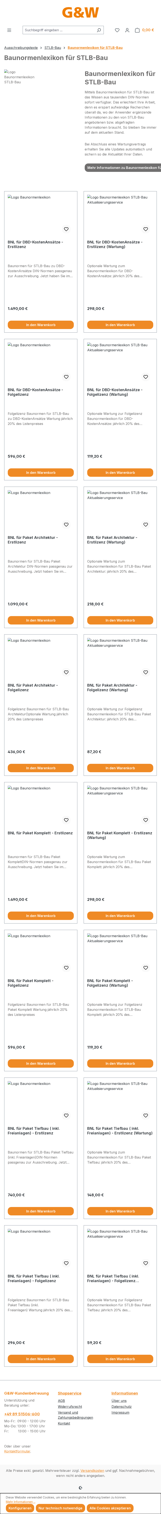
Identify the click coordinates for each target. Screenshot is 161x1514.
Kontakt (64, 1423)
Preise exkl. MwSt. (20, 314)
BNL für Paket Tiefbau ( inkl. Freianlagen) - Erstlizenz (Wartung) (120, 1130)
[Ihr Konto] (127, 30)
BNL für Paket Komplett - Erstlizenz (40, 833)
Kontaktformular (17, 1451)
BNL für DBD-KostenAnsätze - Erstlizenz (35, 244)
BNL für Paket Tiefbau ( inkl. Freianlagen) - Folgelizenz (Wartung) (113, 1278)
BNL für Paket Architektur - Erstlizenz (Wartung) (112, 539)
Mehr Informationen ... (20, 1502)
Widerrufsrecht (70, 1406)
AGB (61, 1401)
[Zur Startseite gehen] (80, 13)
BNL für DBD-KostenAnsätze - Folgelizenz (35, 392)
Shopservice (69, 1393)
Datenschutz (122, 1406)
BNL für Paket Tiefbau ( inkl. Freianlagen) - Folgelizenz (34, 1278)
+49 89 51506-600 (22, 1414)
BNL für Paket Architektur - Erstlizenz (33, 539)
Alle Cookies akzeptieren (110, 1508)
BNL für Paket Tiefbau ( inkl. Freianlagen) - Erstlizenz (34, 1130)
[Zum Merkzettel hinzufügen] (66, 229)
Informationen (125, 1393)
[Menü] (9, 30)
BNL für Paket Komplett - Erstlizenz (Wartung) (119, 835)
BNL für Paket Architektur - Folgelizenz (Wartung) (112, 687)
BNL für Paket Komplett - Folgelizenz (30, 983)
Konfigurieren (20, 1508)
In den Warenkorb (41, 325)
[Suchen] (99, 30)
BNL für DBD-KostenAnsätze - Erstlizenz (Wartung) (115, 244)
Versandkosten (92, 1470)
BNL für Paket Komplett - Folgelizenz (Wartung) (110, 983)
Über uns (119, 1401)
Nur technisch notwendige (60, 1508)
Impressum (120, 1412)
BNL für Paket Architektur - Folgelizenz (33, 687)
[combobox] (58, 30)
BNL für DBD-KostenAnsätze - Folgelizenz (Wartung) (115, 392)
